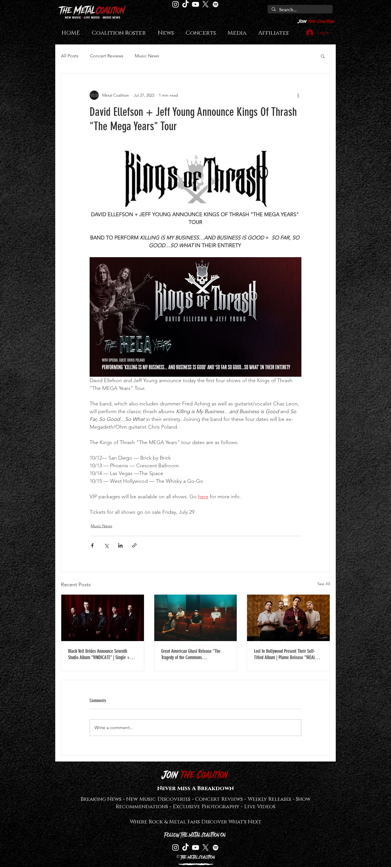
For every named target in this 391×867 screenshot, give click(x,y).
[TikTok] (185, 4)
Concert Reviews (106, 55)
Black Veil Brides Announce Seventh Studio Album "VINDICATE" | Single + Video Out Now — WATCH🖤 (99, 654)
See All (323, 583)
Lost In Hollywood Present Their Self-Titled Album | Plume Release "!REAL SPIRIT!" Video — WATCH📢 (284, 654)
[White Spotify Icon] (215, 4)
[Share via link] (134, 545)
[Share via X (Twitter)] (106, 545)
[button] (322, 56)
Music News (147, 55)
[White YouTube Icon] (195, 4)
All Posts (69, 55)
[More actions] (298, 95)
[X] (205, 4)
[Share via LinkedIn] (120, 545)
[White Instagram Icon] (175, 4)
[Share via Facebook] (92, 545)
